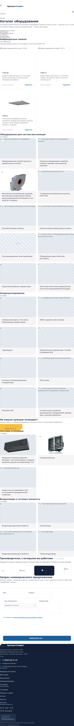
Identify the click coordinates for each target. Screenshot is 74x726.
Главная (2, 14)
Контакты (3, 703)
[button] (37, 9)
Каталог (3, 696)
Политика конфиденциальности (10, 725)
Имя (5, 592)
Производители (5, 37)
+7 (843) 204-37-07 (9, 660)
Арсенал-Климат (5, 1)
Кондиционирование (6, 33)
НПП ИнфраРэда (5, 42)
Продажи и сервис (6, 693)
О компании (4, 690)
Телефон (31, 592)
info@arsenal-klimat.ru (9, 663)
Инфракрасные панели (7, 31)
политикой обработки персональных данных (27, 617)
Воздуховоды (4, 36)
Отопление (3, 35)
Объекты (3, 699)
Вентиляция (4, 32)
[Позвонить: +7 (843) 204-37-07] (37, 12)
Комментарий (43, 601)
